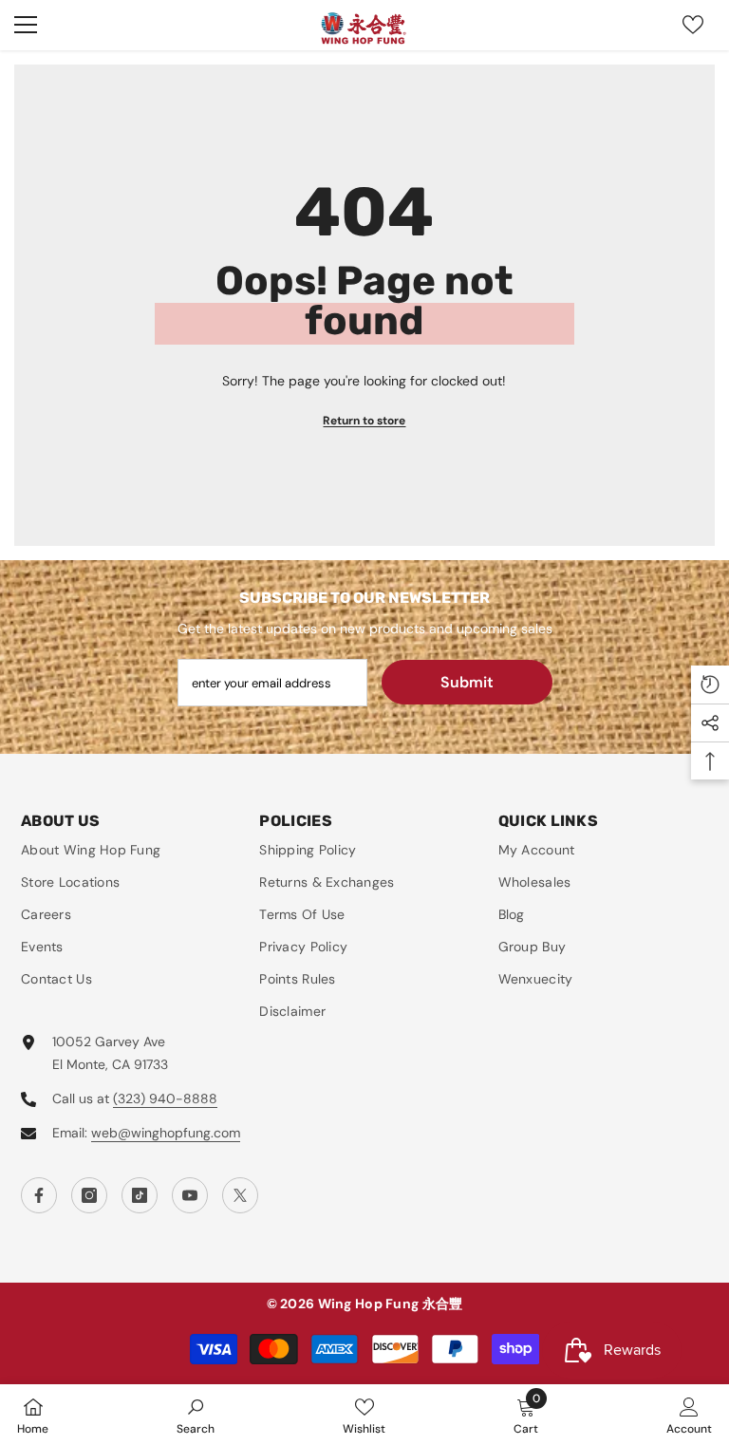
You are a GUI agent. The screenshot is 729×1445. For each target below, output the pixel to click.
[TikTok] (140, 1195)
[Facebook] (39, 1195)
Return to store (364, 420)
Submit (467, 682)
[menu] (25, 24)
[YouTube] (190, 1195)
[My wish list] (692, 24)
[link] (195, 1414)
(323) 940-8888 (165, 1098)
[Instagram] (89, 1195)
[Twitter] (240, 1195)
